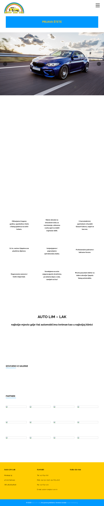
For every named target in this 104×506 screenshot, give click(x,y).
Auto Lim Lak (36, 503)
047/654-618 (44, 475)
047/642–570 (44, 485)
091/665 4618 (55, 480)
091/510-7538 (45, 480)
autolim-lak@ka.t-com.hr (49, 489)
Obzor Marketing (72, 503)
